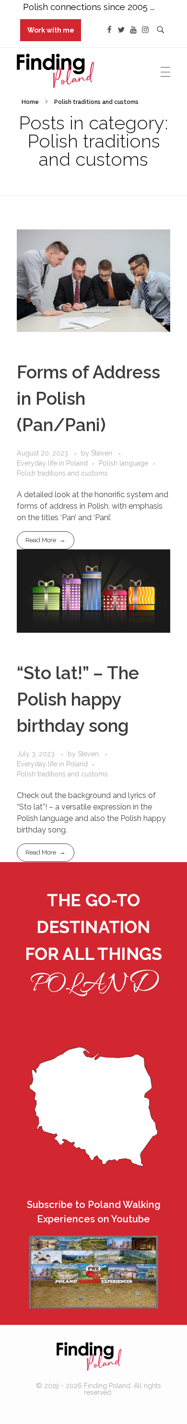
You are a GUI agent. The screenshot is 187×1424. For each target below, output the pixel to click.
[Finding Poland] (89, 1356)
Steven (102, 453)
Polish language (123, 463)
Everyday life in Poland (52, 463)
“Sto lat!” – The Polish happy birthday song (78, 699)
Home (30, 102)
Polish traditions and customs (62, 473)
